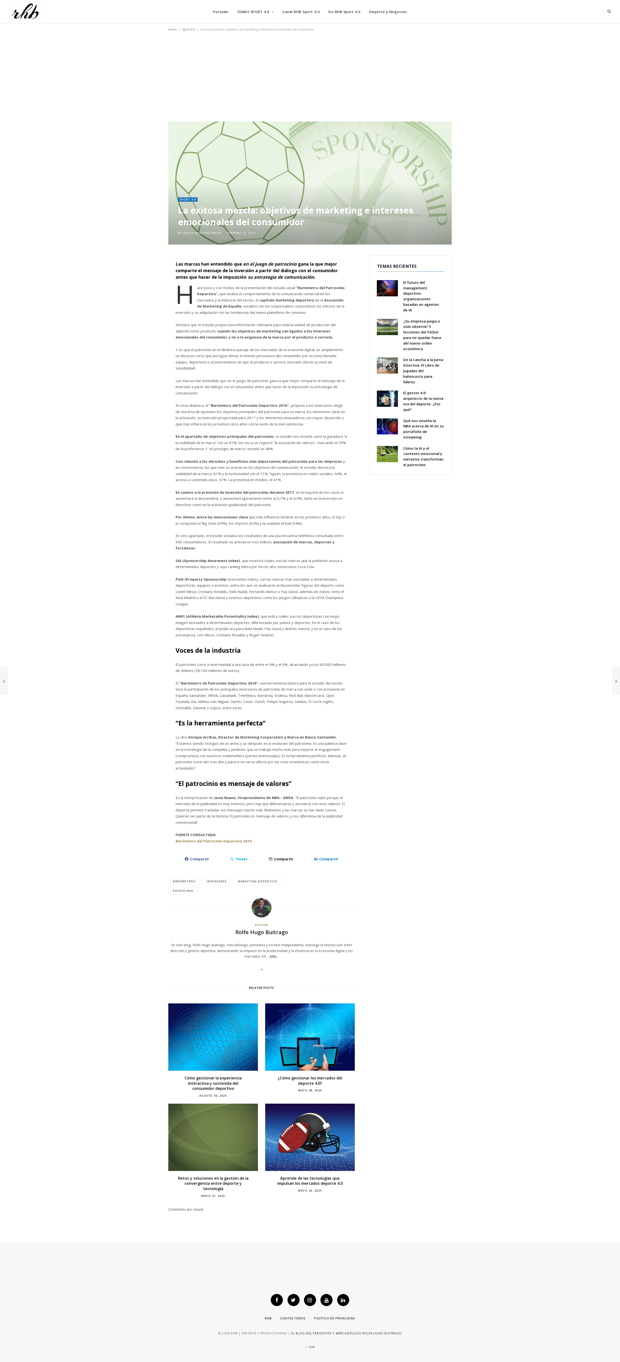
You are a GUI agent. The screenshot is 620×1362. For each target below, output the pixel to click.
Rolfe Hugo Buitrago (202, 233)
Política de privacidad (334, 1318)
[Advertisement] (310, 74)
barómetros (184, 881)
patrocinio (183, 891)
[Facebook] (145, 275)
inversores (217, 881)
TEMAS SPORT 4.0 (253, 11)
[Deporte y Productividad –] (26, 11)
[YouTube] (326, 1300)
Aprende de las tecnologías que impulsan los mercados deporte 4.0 (310, 1181)
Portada (220, 11)
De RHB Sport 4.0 (344, 11)
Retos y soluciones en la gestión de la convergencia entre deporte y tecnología (213, 1183)
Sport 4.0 (188, 199)
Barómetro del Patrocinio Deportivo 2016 (214, 841)
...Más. (272, 956)
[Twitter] (145, 287)
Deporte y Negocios (388, 11)
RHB (268, 1318)
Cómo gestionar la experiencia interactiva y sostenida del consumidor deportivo (213, 1083)
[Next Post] (616, 680)
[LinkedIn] (145, 312)
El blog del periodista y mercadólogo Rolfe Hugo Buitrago (346, 1333)
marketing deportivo (257, 881)
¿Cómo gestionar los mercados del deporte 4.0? (310, 1080)
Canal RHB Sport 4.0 (301, 11)
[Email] (145, 299)
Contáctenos (293, 1318)
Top (311, 1347)
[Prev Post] (4, 680)
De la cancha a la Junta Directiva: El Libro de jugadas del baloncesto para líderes (423, 370)
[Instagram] (310, 1300)
